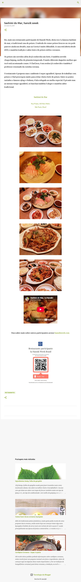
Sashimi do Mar (40, 97)
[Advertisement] (40, 437)
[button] (5, 30)
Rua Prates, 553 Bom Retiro (40, 104)
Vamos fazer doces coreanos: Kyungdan (29, 517)
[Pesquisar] (9, 2)
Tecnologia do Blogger (42, 575)
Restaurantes (10, 392)
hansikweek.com (62, 333)
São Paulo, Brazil (40, 107)
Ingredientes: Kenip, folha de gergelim (28, 481)
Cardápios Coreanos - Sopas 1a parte (28, 552)
